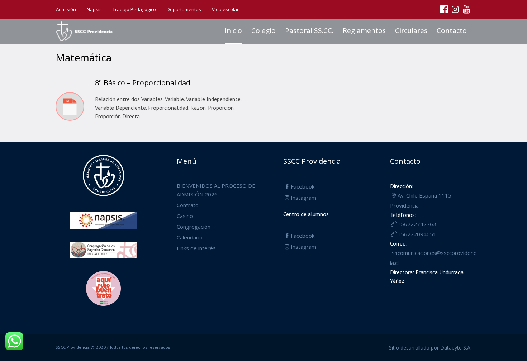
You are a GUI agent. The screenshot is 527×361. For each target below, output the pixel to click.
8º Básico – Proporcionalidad (142, 82)
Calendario (190, 237)
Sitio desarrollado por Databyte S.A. (430, 347)
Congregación (193, 226)
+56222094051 (417, 234)
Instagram (303, 197)
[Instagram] (455, 9)
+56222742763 (417, 224)
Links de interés (196, 248)
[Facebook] (444, 9)
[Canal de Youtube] (466, 9)
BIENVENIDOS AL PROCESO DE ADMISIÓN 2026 (216, 190)
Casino (185, 215)
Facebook (302, 186)
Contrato (188, 205)
